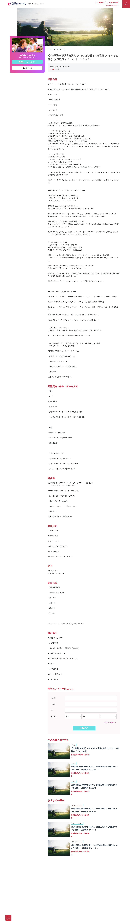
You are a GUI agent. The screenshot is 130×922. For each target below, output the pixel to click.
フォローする (27, 68)
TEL (52, 710)
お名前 (53, 698)
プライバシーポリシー (110, 722)
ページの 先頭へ (8, 919)
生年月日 (54, 716)
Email (53, 704)
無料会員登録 (114, 2)
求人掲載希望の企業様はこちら (112, 5)
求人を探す (101, 2)
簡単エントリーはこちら (27, 62)
